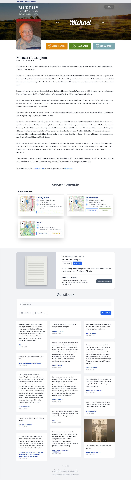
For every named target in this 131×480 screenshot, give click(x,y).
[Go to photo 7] (99, 440)
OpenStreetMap (67, 474)
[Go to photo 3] (95, 440)
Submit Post (106, 313)
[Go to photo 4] (96, 440)
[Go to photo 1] (92, 440)
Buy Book (77, 263)
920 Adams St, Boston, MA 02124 (50, 229)
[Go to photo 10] (103, 440)
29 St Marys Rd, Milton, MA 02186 (100, 206)
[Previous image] (86, 431)
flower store (68, 168)
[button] (27, 202)
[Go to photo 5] (97, 440)
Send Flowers (56, 233)
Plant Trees (56, 212)
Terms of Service (70, 471)
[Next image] (113, 431)
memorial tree (39, 168)
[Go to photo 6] (98, 440)
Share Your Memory (104, 281)
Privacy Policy (60, 471)
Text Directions (43, 212)
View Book (66, 263)
